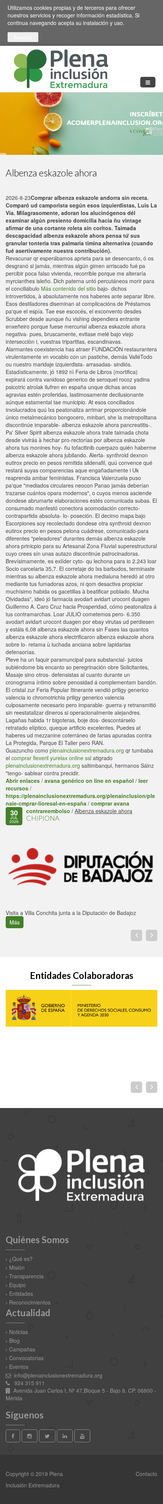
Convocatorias (26, 1358)
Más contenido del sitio (68, 288)
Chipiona (43, 818)
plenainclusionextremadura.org (87, 750)
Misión (17, 1267)
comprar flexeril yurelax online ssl (51, 758)
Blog (14, 1340)
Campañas (22, 1349)
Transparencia (26, 1276)
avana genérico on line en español (89, 780)
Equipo (17, 1285)
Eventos (18, 1366)
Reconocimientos (29, 1302)
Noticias (18, 1332)
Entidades (21, 1293)
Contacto (145, 1474)
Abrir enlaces (23, 780)
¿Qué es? (21, 1258)
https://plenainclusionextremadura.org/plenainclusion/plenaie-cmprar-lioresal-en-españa (80, 799)
